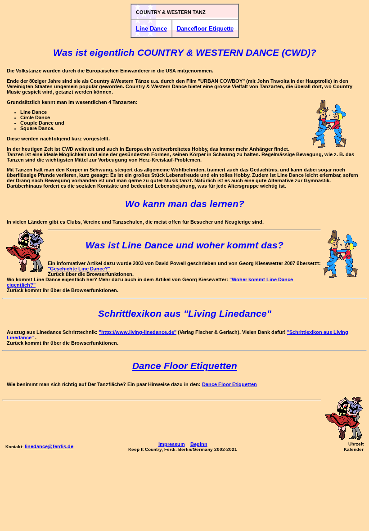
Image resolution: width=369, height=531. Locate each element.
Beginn (198, 444)
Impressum (171, 444)
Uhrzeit (356, 443)
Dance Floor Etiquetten (229, 384)
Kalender (354, 449)
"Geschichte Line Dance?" (79, 268)
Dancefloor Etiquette (205, 28)
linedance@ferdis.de (49, 446)
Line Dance (151, 28)
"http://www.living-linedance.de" (137, 332)
